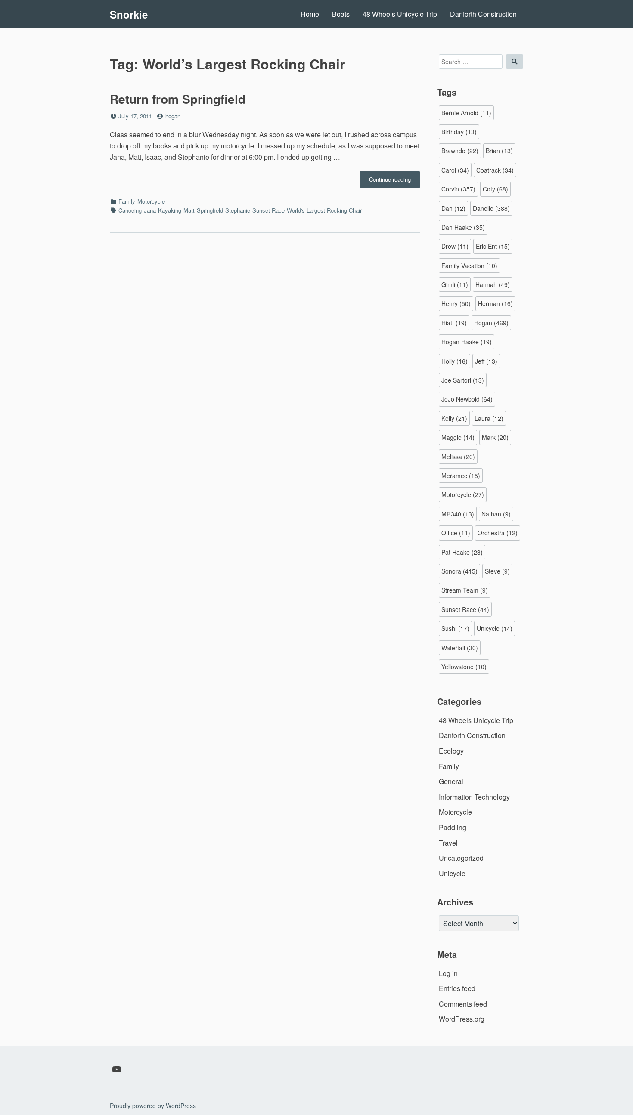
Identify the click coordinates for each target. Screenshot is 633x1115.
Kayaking (169, 210)
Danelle (491, 208)
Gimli (454, 284)
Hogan (491, 322)
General (451, 781)
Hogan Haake (466, 341)
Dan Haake (463, 227)
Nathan (496, 514)
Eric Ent (493, 246)
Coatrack (495, 170)
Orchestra (498, 532)
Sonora (459, 571)
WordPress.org (461, 1019)
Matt (189, 210)
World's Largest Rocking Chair (324, 210)
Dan (453, 208)
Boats (341, 14)
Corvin (458, 189)
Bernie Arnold (466, 112)
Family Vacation (469, 265)
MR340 (457, 514)
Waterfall (459, 647)
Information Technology (474, 797)
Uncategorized (461, 858)
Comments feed (463, 1004)
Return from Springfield (177, 99)
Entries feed (457, 988)
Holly (454, 361)
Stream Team (464, 590)
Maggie (458, 437)
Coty (495, 189)
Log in (448, 973)
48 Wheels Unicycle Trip (400, 14)
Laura (489, 418)
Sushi (455, 628)
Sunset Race (268, 210)
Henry (456, 303)
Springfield (210, 210)
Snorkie (129, 14)
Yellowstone (464, 666)
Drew (455, 246)
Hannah (492, 284)
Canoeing (130, 210)
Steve (497, 571)
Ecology (451, 751)
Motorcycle (151, 201)
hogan (172, 116)
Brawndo (459, 150)
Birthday (459, 131)
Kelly (454, 418)
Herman (495, 303)
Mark (495, 437)
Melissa (458, 456)
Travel (448, 843)
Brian (499, 150)
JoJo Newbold (467, 399)
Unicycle (494, 628)
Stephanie (237, 210)
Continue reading (394, 181)
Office (455, 532)
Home (310, 14)
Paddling (452, 827)
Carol (455, 170)
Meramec (460, 475)
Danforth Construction (483, 14)
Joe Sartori (462, 380)
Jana (150, 210)
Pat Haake (462, 552)
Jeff (486, 361)
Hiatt (454, 322)
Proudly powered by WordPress (153, 1105)
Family (126, 201)
